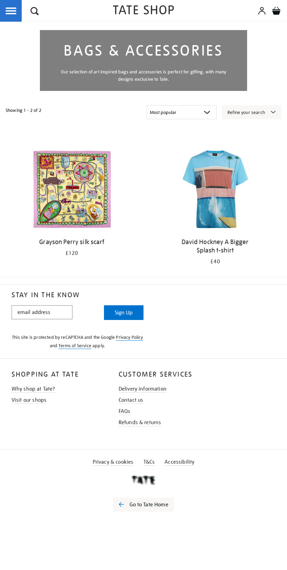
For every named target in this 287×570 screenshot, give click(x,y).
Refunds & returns (140, 422)
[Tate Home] (143, 480)
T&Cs (149, 461)
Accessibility (179, 461)
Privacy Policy (129, 337)
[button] (34, 12)
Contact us (131, 400)
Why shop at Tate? (33, 388)
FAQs (125, 411)
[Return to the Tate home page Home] (143, 11)
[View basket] (276, 12)
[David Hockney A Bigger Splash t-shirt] (215, 190)
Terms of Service (74, 346)
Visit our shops (29, 400)
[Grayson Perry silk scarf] (71, 190)
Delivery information (143, 388)
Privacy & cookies (113, 461)
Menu (11, 11)
